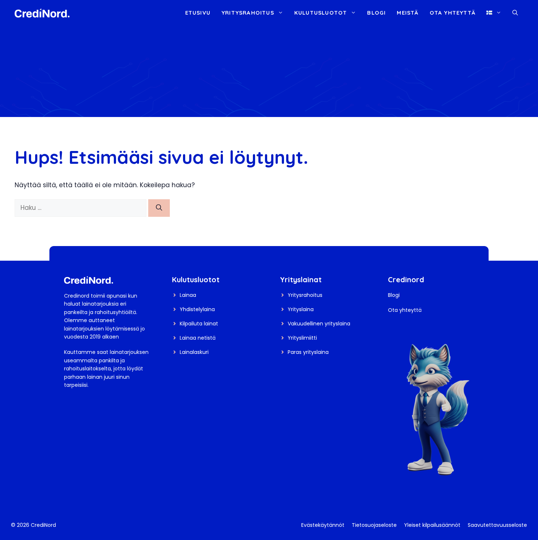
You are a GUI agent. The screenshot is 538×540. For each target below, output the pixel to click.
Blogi (376, 12)
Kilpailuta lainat (199, 323)
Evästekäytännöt (322, 525)
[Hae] (159, 208)
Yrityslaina (301, 309)
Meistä (407, 12)
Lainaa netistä (198, 337)
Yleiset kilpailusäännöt (432, 525)
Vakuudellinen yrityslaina (319, 323)
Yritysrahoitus (247, 12)
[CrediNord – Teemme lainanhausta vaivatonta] (42, 12)
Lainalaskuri (194, 352)
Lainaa (188, 295)
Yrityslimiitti (302, 337)
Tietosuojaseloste (374, 525)
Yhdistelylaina (197, 309)
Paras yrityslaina (308, 352)
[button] (515, 13)
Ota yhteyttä (452, 12)
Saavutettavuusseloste (497, 525)
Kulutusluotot (320, 12)
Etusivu (197, 12)
